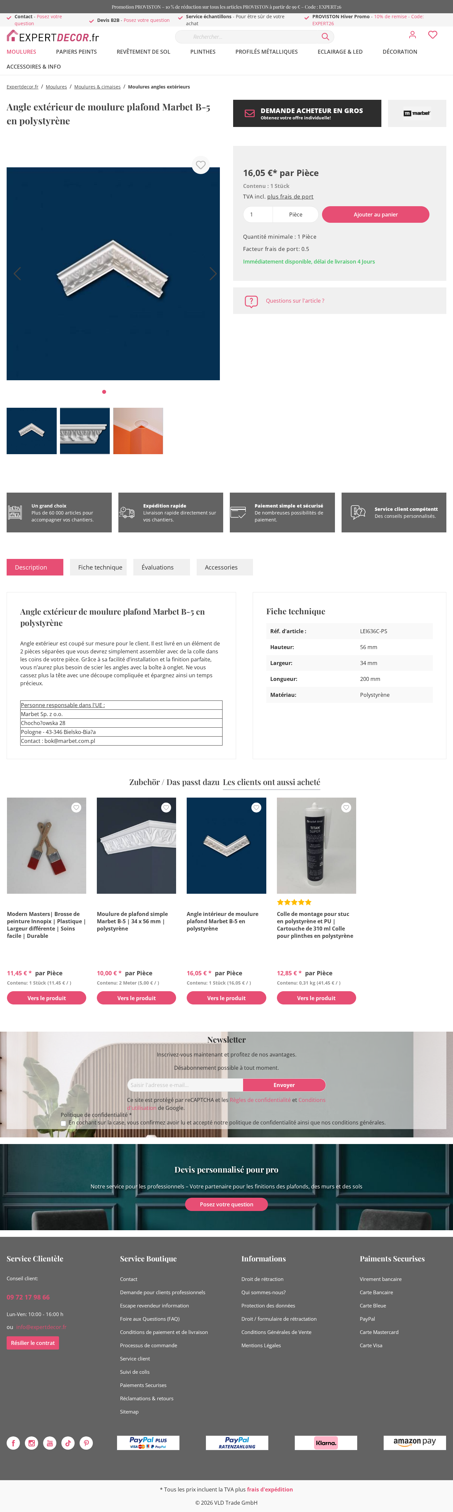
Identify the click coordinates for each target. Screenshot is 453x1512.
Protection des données (268, 1305)
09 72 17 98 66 (28, 1297)
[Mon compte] (413, 36)
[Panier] (449, 29)
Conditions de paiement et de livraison (164, 1332)
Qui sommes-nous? (263, 1292)
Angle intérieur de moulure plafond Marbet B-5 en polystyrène (222, 921)
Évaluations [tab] (158, 567)
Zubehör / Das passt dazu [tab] (174, 781)
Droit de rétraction (262, 1279)
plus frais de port (290, 196)
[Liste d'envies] (433, 36)
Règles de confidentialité (260, 1100)
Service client (135, 1358)
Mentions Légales (261, 1345)
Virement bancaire (381, 1279)
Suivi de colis (135, 1371)
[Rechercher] (325, 36)
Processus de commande (148, 1345)
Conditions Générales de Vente (276, 1332)
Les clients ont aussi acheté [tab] (271, 781)
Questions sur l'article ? (295, 300)
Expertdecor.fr (22, 87)
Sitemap (129, 1411)
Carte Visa (371, 1345)
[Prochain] (212, 276)
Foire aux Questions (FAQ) (149, 1318)
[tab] (35, 567)
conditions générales (358, 1122)
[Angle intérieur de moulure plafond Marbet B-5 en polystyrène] (226, 846)
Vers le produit (47, 998)
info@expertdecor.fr (41, 1327)
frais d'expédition (270, 1489)
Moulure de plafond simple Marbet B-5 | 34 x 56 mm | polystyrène (132, 921)
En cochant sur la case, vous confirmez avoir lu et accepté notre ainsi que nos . (227, 1122)
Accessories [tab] (221, 567)
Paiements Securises (143, 1385)
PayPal (367, 1318)
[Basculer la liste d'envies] (201, 165)
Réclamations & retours (146, 1398)
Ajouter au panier (376, 214)
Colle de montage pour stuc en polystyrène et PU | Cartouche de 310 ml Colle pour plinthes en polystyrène (315, 924)
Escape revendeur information (154, 1305)
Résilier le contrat (33, 1343)
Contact (128, 1279)
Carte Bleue (373, 1305)
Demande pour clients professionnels (162, 1292)
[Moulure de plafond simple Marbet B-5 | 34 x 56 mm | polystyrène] (136, 846)
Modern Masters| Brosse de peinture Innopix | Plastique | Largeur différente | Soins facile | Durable (46, 924)
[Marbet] (417, 113)
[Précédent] (15, 276)
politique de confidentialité (262, 1122)
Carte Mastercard (379, 1332)
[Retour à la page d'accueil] (56, 35)
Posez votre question (147, 20)
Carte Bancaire (376, 1292)
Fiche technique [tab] (100, 567)
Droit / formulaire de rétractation (279, 1318)
